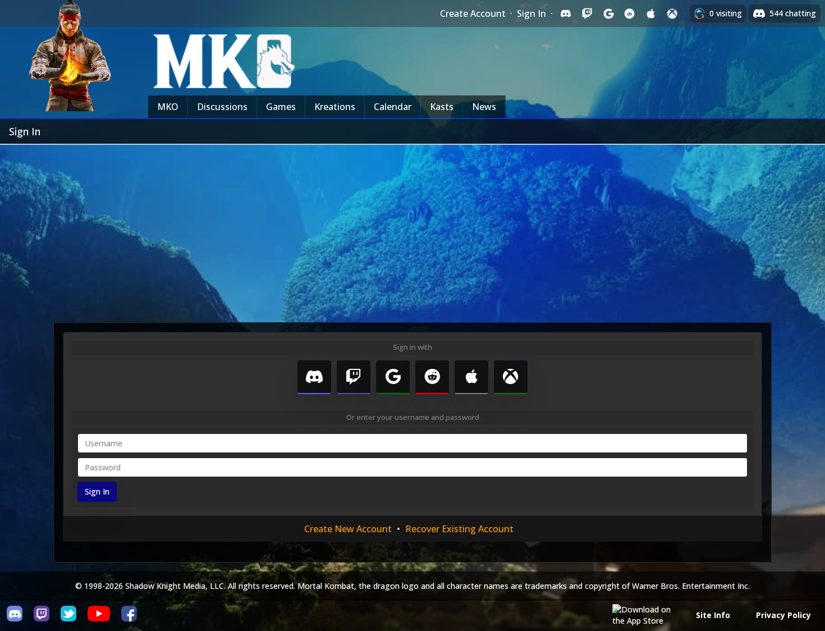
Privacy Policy (783, 615)
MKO (167, 106)
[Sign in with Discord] (565, 13)
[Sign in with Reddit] (629, 13)
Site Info (713, 615)
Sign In (531, 13)
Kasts (441, 106)
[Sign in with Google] (608, 13)
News (484, 106)
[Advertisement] (412, 229)
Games (281, 106)
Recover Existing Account (459, 529)
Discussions (222, 106)
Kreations (334, 106)
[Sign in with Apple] (651, 13)
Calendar (392, 106)
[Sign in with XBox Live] (672, 13)
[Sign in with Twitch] (587, 13)
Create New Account (348, 529)
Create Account (473, 13)
